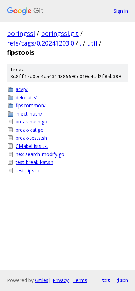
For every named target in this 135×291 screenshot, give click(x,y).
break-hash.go (31, 121)
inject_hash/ (29, 113)
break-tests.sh (31, 137)
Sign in (121, 11)
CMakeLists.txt (32, 146)
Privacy (61, 280)
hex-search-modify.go (40, 154)
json (122, 280)
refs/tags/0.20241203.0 (40, 43)
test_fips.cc (28, 170)
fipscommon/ (31, 105)
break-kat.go (30, 130)
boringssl (21, 33)
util (92, 43)
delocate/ (26, 97)
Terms (80, 280)
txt (106, 280)
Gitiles (41, 280)
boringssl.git (60, 33)
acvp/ (22, 89)
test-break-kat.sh (34, 162)
